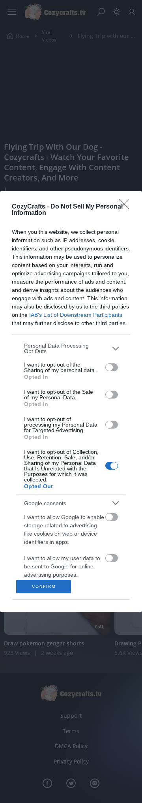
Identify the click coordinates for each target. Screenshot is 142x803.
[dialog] (71, 401)
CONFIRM (44, 586)
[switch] (111, 367)
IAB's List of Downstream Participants (75, 315)
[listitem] (71, 348)
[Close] (126, 206)
